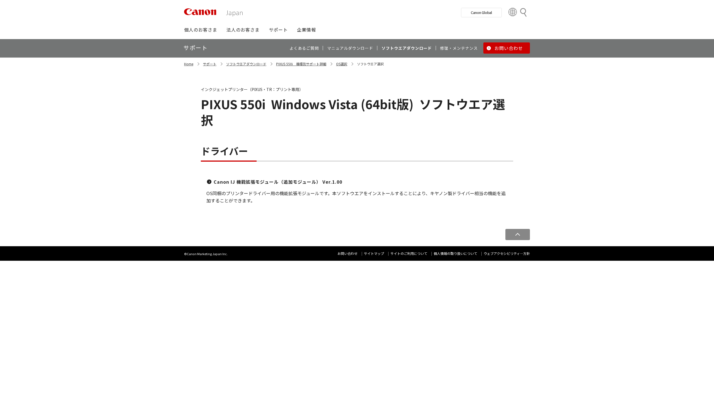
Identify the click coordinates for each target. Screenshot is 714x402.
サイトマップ (374, 253)
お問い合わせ (347, 253)
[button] (200, 29)
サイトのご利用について (408, 253)
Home (188, 63)
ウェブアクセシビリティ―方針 (507, 253)
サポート (209, 63)
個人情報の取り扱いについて (455, 253)
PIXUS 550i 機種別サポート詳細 (301, 63)
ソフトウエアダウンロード (246, 63)
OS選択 (341, 63)
